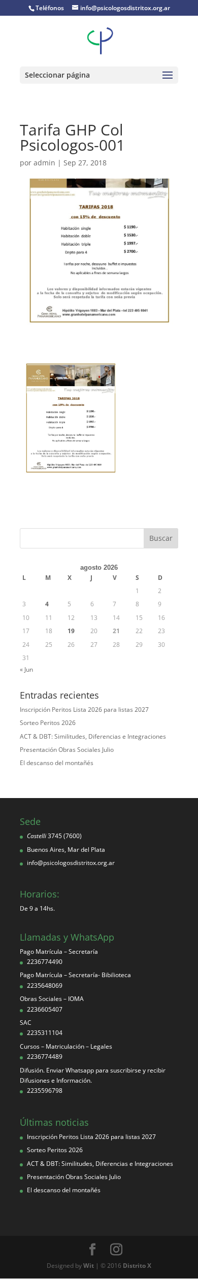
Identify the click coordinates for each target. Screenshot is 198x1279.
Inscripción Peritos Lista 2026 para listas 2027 (84, 709)
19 (71, 631)
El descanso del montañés (56, 762)
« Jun (26, 669)
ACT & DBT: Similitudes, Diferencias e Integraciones (93, 736)
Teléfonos (50, 8)
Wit (88, 1265)
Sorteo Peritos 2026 (48, 722)
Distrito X (137, 1265)
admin (44, 162)
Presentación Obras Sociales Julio (67, 749)
